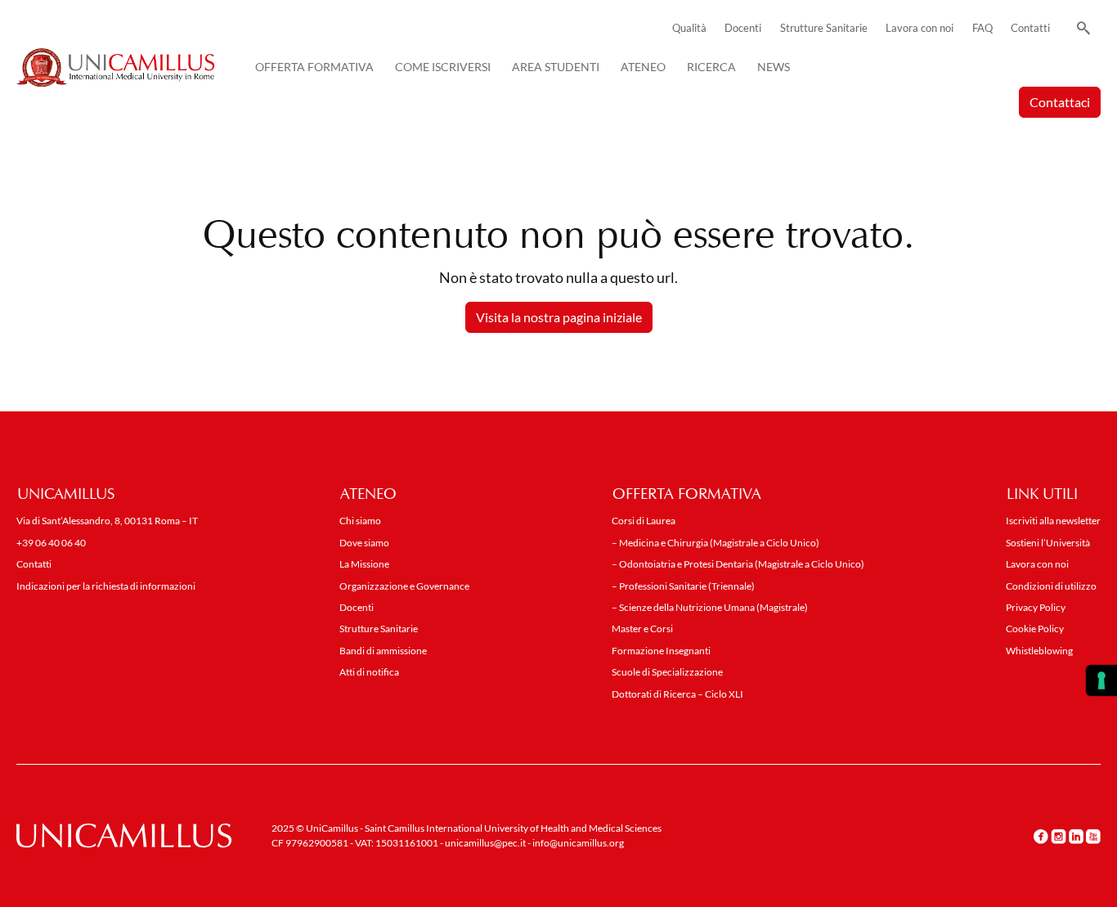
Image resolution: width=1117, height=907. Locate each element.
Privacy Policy (1035, 607)
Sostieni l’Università (1048, 543)
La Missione (364, 564)
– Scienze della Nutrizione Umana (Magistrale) (710, 607)
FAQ (982, 28)
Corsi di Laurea (643, 520)
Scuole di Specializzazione (667, 672)
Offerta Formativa (314, 67)
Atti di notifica (369, 672)
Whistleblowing (1039, 650)
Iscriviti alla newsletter (1053, 520)
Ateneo (643, 67)
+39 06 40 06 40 (51, 543)
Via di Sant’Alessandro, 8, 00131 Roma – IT (107, 520)
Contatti (1030, 28)
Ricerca (711, 67)
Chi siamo (360, 520)
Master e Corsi (642, 628)
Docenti (742, 28)
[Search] (1080, 29)
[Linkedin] (1076, 836)
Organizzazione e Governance (404, 586)
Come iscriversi (443, 67)
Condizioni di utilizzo (1051, 586)
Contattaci (1060, 102)
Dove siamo (364, 543)
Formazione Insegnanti (661, 650)
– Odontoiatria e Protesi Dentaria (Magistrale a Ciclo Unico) (738, 564)
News (773, 67)
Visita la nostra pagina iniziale (559, 317)
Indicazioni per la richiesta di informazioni (105, 586)
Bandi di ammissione (383, 650)
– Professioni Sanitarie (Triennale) (683, 586)
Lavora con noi (919, 28)
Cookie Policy (1035, 628)
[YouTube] (1093, 836)
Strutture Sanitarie (824, 28)
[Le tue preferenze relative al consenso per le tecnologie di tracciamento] (1101, 680)
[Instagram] (1058, 836)
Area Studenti (555, 67)
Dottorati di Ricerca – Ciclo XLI (677, 694)
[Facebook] (1041, 836)
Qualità (689, 28)
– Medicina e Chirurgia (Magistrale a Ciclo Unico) (715, 543)
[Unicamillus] (115, 67)
